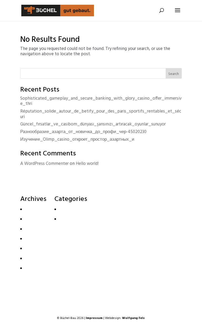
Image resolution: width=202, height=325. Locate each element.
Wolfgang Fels (133, 318)
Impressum (94, 318)
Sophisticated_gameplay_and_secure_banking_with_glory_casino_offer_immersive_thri (101, 101)
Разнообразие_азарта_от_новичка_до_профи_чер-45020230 (83, 131)
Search (173, 74)
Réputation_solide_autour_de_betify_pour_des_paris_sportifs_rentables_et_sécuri (100, 114)
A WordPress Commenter (44, 163)
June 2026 (33, 228)
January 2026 (36, 258)
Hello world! (87, 163)
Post (62, 208)
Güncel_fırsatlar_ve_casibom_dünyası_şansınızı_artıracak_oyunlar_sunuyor (93, 124)
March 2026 (35, 238)
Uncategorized (72, 218)
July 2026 (32, 218)
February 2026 (37, 248)
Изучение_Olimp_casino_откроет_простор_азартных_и (77, 139)
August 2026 (36, 208)
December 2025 (39, 268)
